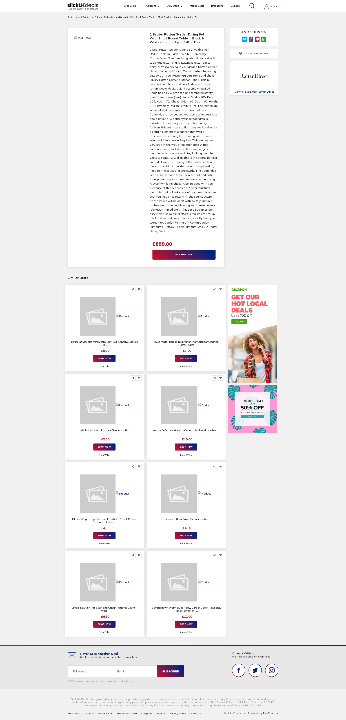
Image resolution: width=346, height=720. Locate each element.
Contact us (195, 713)
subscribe (170, 671)
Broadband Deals (127, 713)
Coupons (89, 713)
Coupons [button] (151, 5)
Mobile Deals (197, 5)
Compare (236, 5)
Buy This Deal (183, 254)
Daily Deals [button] (173, 5)
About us (161, 713)
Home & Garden (82, 17)
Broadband (217, 5)
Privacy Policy (178, 713)
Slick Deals (74, 713)
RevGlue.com (270, 713)
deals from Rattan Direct (259, 91)
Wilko (107, 366)
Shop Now (104, 358)
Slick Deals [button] (130, 5)
